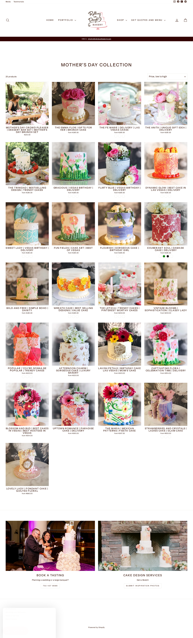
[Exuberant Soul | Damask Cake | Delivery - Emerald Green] (164, 256)
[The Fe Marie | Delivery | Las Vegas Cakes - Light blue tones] (119, 136)
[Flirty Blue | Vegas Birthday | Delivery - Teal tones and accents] (123, 196)
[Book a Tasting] (50, 546)
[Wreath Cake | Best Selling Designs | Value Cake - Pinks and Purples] (73, 316)
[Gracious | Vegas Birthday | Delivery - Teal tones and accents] (77, 196)
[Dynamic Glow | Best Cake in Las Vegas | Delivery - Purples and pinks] (169, 196)
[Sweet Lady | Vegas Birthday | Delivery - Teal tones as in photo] (31, 256)
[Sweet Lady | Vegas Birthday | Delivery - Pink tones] (27, 256)
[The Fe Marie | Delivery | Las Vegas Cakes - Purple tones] (123, 136)
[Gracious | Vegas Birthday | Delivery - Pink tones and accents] (73, 196)
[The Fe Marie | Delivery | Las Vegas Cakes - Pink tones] (115, 136)
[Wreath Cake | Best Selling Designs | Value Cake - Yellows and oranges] (69, 316)
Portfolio (66, 20)
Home (50, 20)
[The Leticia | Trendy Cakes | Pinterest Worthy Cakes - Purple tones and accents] (115, 316)
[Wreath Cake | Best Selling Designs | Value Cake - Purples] (77, 316)
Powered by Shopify (96, 627)
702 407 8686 (50, 586)
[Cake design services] (142, 546)
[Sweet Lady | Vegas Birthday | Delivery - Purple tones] (23, 256)
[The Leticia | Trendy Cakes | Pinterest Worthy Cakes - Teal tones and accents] (123, 316)
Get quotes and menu (147, 20)
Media (8, 2)
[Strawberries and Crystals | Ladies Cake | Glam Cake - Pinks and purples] (165, 436)
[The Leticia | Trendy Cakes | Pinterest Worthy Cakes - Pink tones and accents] (119, 316)
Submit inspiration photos (142, 586)
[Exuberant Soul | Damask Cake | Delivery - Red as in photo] (160, 256)
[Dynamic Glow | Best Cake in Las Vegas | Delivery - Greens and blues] (165, 196)
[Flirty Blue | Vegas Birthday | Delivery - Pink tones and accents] (119, 196)
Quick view (27, 122)
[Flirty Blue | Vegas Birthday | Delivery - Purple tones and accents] (115, 196)
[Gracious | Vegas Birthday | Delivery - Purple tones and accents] (69, 196)
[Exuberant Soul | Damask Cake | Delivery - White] (171, 256)
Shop (121, 20)
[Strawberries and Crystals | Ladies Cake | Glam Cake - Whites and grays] (162, 436)
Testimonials (19, 2)
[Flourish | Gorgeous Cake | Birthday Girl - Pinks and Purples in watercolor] (121, 256)
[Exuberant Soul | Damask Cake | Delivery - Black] (167, 256)
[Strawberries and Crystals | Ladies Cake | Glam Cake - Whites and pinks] (169, 436)
